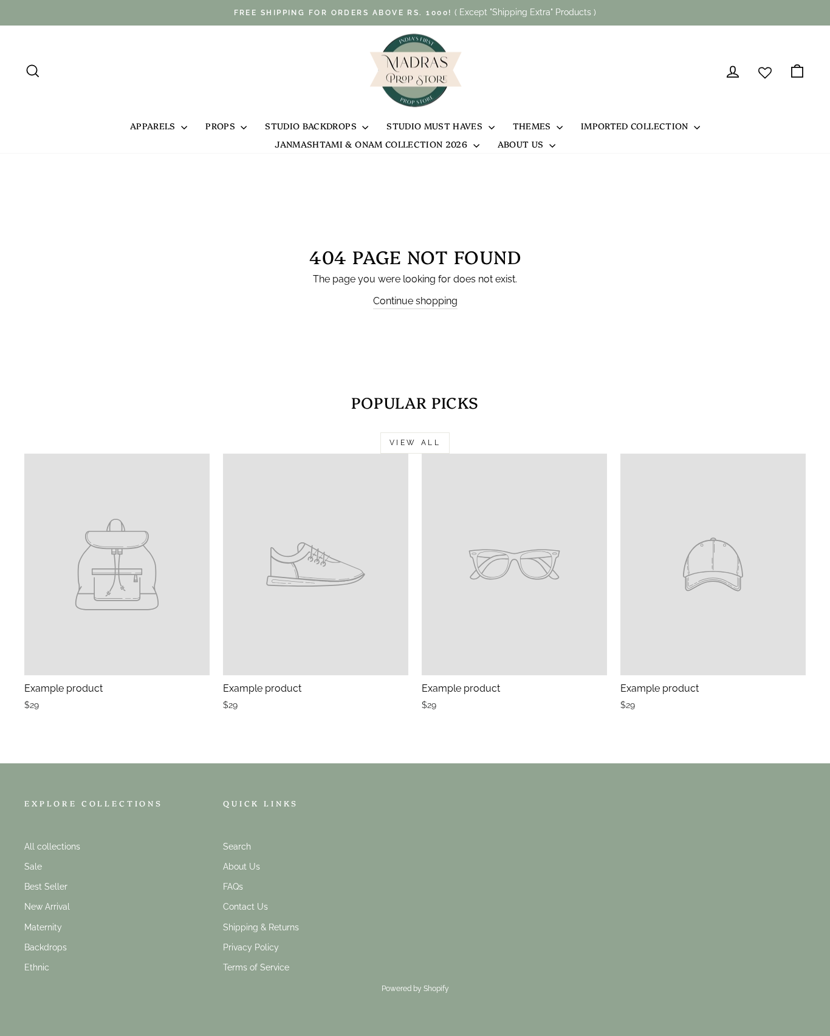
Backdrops (45, 947)
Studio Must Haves (435, 126)
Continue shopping (415, 301)
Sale (33, 866)
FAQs (233, 886)
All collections (52, 846)
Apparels (154, 126)
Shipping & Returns (261, 927)
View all (415, 442)
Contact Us (245, 907)
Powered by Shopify (415, 988)
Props (221, 126)
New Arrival (47, 907)
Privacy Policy (251, 947)
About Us (522, 144)
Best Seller (45, 886)
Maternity (43, 927)
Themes (533, 126)
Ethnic (36, 967)
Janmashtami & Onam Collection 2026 (372, 144)
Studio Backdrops (312, 126)
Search (237, 846)
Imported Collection (636, 126)
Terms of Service (256, 967)
